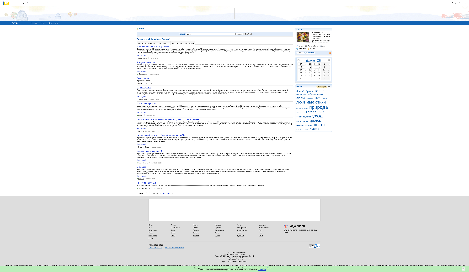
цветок (315, 120)
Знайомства (219, 230)
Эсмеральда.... (144, 78)
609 (299, 53)
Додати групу (54, 23)
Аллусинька (142, 58)
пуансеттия (300, 112)
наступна (166, 193)
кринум (325, 98)
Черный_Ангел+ (144, 163)
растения (311, 111)
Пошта (151, 225)
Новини (239, 233)
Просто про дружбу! (146, 183)
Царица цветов (144, 87)
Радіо (151, 238)
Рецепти (166, 43)
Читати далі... (142, 55)
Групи (43, 23)
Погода (195, 228)
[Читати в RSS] (329, 53)
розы (321, 111)
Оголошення (175, 228)
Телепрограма (242, 228)
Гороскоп (218, 228)
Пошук (195, 225)
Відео (324, 46)
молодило (298, 108)
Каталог (240, 225)
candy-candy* (143, 99)
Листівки (196, 233)
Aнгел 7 (141, 179)
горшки (320, 94)
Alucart (140, 115)
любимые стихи (311, 102)
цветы (319, 125)
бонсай (300, 91)
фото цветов (302, 121)
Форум (312, 48)
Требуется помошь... (147, 62)
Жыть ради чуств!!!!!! (147, 103)
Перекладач (153, 230)
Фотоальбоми (313, 46)
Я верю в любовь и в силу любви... (154, 46)
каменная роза (310, 98)
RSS (150, 228)
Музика (217, 236)
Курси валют (264, 228)
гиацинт (305, 94)
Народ (173, 230)
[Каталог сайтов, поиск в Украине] (314, 245)
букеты (309, 91)
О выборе (141, 167)
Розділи (24, 3)
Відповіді (240, 236)
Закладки (262, 225)
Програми (218, 225)
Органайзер (153, 236)
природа (318, 107)
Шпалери (302, 48)
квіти (318, 97)
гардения (299, 94)
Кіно (260, 233)
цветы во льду (302, 129)
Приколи (196, 230)
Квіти (299, 30)
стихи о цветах (303, 117)
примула (305, 108)
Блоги (301, 46)
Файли (173, 236)
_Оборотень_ (143, 74)
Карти (217, 233)
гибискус (312, 94)
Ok (463, 269)
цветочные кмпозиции (304, 126)
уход (317, 115)
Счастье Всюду (144, 131)
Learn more (262, 270)
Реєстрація (462, 3)
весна (319, 91)
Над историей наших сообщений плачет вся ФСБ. (161, 135)
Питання (175, 43)
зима (300, 97)
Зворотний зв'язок (155, 247)
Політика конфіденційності (174, 247)
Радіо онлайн (297, 226)
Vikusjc (140, 83)
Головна (15, 3)
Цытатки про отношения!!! (149, 151)
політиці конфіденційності (262, 268)
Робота (173, 225)
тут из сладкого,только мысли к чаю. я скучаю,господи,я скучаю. (168, 119)
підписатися (308, 53)
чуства (314, 128)
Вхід (454, 3)
